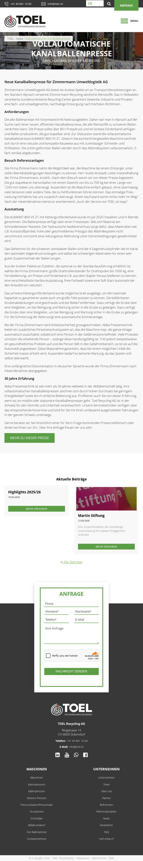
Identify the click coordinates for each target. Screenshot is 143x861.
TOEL (10, 38)
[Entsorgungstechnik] (71, 709)
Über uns (106, 791)
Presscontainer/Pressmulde (36, 805)
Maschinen (36, 769)
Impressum (82, 858)
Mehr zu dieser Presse (29, 438)
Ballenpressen (36, 791)
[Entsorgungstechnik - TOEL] (28, 21)
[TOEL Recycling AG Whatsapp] (76, 754)
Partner (106, 798)
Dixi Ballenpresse (37, 832)
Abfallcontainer (36, 825)
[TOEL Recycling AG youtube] (67, 754)
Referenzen (106, 805)
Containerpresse (36, 838)
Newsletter (106, 825)
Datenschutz (99, 858)
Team (106, 784)
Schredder (37, 818)
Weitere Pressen (36, 798)
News (106, 818)
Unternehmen (106, 769)
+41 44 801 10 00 (20, 4)
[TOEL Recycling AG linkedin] (57, 754)
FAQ (106, 832)
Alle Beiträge (72, 562)
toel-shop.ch (106, 838)
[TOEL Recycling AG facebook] (85, 754)
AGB (111, 858)
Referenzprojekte (106, 811)
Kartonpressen (36, 784)
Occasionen (37, 811)
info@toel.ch (55, 4)
